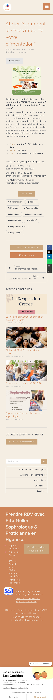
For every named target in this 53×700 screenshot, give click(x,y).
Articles (40, 491)
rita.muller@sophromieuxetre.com (26, 620)
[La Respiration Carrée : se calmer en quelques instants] (26, 304)
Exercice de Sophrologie (31, 469)
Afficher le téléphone (15, 581)
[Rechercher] (44, 461)
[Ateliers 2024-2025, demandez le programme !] (26, 337)
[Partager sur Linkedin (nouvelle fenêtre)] (49, 256)
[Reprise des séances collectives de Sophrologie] (26, 400)
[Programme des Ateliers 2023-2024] (26, 370)
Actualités (38, 480)
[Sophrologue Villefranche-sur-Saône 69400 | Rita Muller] (7, 7)
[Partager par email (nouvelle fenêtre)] (49, 266)
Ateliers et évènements (31, 474)
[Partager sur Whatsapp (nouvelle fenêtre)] (49, 261)
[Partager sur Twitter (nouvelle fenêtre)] (49, 252)
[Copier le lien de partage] (49, 270)
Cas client (39, 485)
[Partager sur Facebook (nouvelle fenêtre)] (49, 247)
